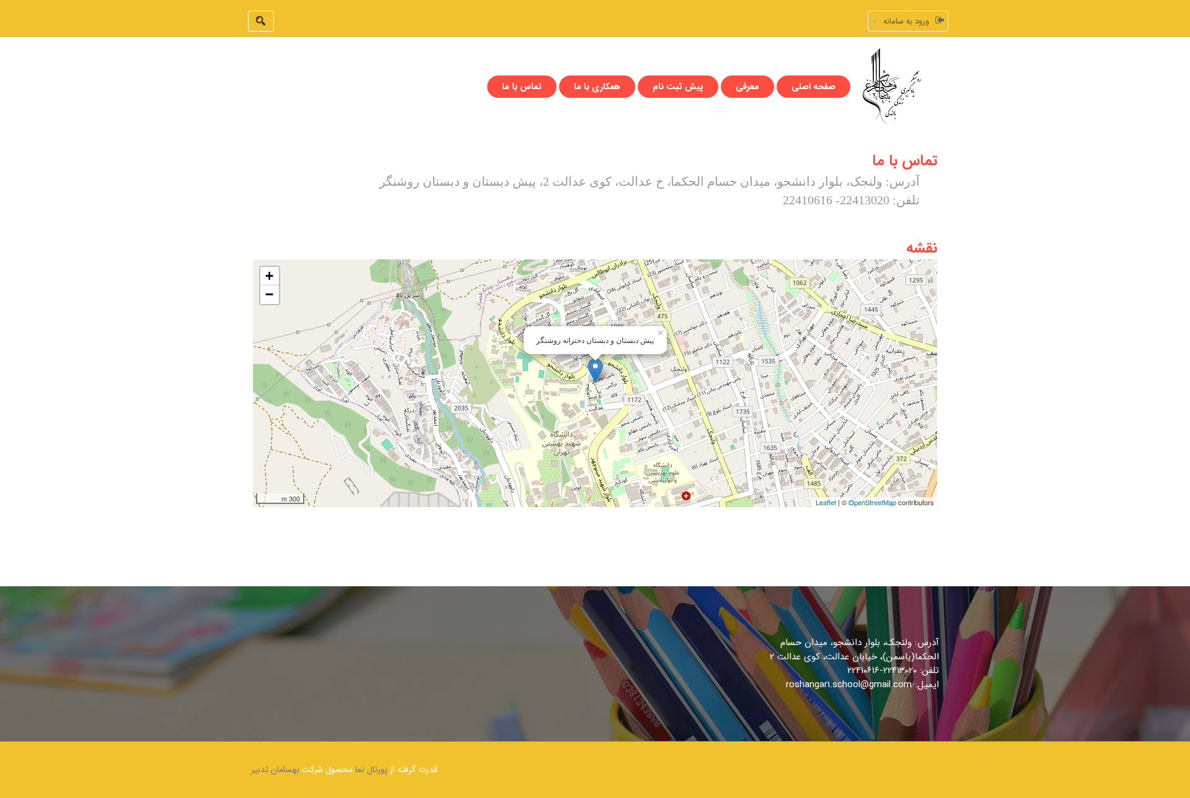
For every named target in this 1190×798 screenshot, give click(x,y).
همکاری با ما (597, 86)
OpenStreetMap (872, 502)
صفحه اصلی (813, 86)
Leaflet (826, 502)
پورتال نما (371, 769)
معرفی (747, 86)
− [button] (269, 294)
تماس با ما (522, 86)
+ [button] (269, 276)
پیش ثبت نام (678, 86)
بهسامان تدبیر (275, 769)
